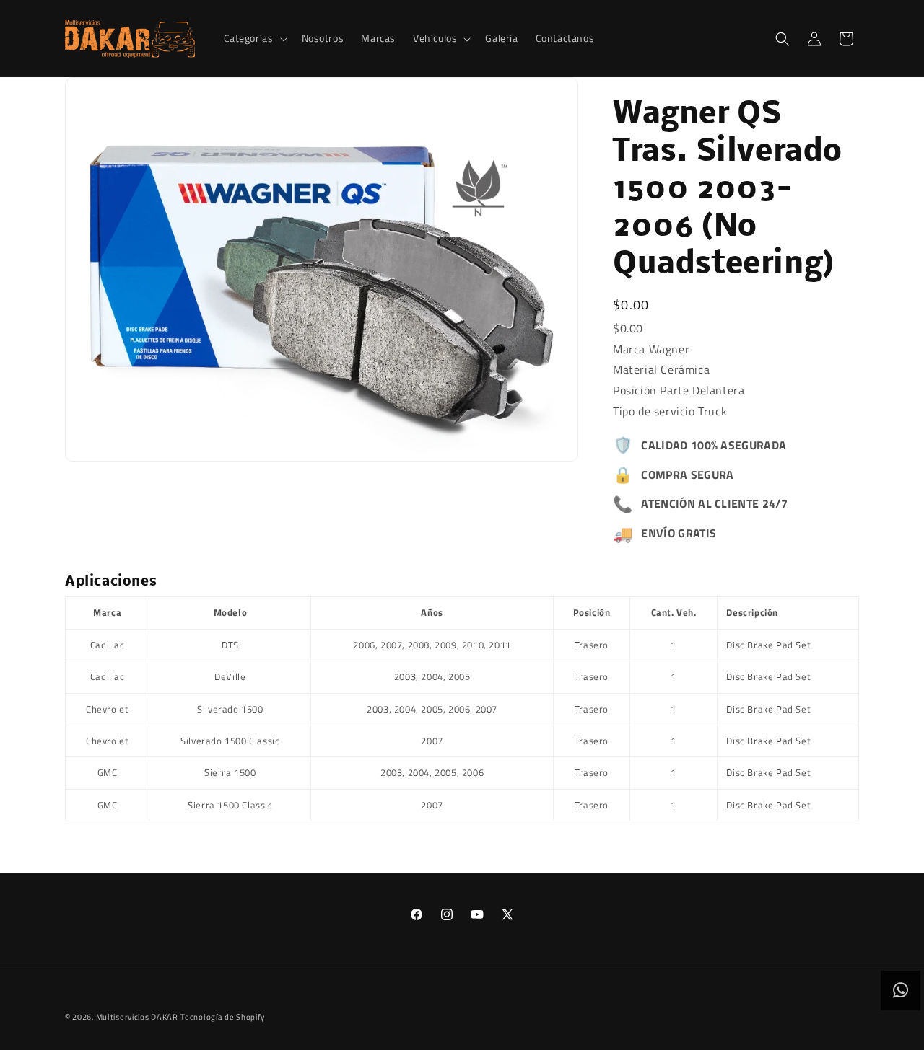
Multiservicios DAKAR (137, 1017)
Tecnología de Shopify (222, 1017)
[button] (254, 38)
